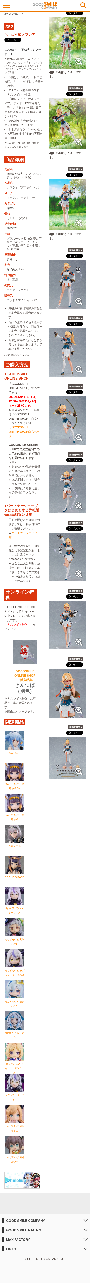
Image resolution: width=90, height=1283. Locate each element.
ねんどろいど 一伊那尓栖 (14, 817)
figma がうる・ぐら (14, 1034)
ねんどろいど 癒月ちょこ (14, 1128)
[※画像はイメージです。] (67, 66)
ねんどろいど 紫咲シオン (14, 941)
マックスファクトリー (21, 197)
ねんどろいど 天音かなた (14, 1003)
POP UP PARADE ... (14, 879)
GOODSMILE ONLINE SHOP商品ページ (24, 432)
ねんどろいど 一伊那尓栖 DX (14, 786)
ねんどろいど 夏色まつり (14, 1159)
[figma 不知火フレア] (67, 306)
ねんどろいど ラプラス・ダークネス (14, 972)
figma (10, 208)
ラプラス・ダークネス (14, 1097)
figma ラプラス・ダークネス (14, 910)
